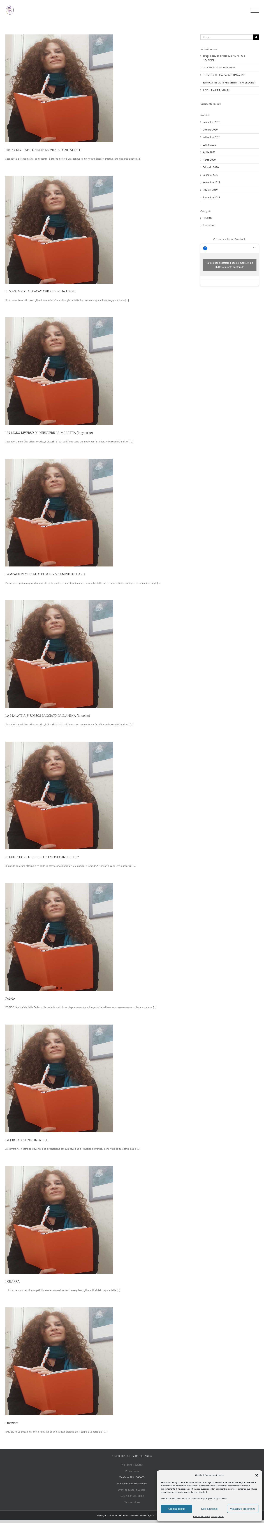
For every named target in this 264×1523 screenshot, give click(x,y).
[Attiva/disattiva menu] (254, 10)
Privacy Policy (217, 1516)
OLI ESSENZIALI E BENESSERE (219, 67)
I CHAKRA (12, 1281)
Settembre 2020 (211, 137)
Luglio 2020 (209, 144)
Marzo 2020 (209, 159)
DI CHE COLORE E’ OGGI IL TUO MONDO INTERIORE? (42, 857)
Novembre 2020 (211, 122)
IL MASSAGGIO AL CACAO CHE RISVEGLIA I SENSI (40, 291)
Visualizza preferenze (242, 1508)
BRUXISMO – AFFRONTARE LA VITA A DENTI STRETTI (43, 150)
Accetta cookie (176, 1508)
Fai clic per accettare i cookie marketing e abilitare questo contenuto (229, 264)
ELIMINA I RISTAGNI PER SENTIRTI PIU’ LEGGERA (229, 82)
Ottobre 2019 (210, 190)
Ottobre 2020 (210, 129)
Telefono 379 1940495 (132, 1477)
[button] (256, 1475)
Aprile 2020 (209, 152)
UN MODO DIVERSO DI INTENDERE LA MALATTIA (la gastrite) (49, 433)
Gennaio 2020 (210, 174)
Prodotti (207, 218)
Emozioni (11, 1423)
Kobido (10, 998)
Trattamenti (209, 225)
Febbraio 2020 (211, 167)
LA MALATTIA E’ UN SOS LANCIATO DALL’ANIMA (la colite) (47, 716)
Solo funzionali (209, 1508)
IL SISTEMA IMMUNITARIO (216, 90)
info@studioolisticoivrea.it (132, 1483)
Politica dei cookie (201, 1516)
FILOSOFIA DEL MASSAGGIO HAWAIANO (224, 75)
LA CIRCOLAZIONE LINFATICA (26, 1140)
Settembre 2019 (211, 197)
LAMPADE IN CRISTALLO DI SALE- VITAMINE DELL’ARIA (45, 574)
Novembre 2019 (211, 182)
